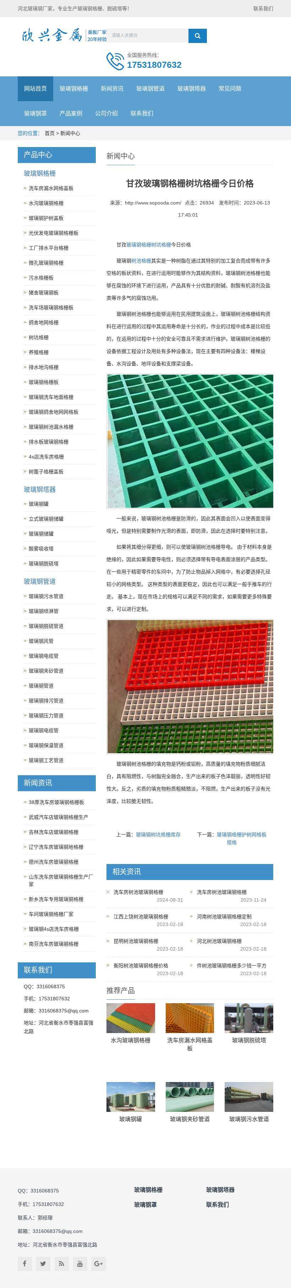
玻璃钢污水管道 (249, 1119)
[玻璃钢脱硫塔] (249, 1018)
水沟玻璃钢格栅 (130, 1040)
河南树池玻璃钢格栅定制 (224, 916)
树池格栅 (141, 260)
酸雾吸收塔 (41, 548)
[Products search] (197, 36)
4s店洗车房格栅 (46, 457)
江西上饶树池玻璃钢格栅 (141, 916)
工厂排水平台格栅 (48, 248)
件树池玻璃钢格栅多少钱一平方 (232, 965)
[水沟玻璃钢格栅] (130, 1018)
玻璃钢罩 (35, 113)
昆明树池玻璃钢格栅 (136, 941)
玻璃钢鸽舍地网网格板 (53, 412)
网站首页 (35, 89)
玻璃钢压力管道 (46, 715)
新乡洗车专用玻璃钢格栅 (56, 899)
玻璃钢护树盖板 (46, 218)
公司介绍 (106, 113)
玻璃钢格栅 (74, 89)
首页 (50, 133)
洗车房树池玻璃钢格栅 (138, 892)
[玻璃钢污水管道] (249, 1097)
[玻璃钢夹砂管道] (190, 1097)
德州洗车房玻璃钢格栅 (53, 862)
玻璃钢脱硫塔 (249, 1040)
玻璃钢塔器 (191, 89)
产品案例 (71, 113)
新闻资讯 (112, 89)
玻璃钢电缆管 (44, 656)
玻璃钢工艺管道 (46, 760)
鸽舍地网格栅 (44, 322)
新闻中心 (70, 133)
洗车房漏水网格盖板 (51, 188)
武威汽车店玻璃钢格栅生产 (58, 817)
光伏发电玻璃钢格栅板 (53, 233)
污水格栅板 (41, 278)
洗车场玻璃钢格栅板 (51, 307)
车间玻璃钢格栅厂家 (51, 914)
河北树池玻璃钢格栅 (219, 941)
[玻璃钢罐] (130, 1097)
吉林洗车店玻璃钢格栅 (53, 832)
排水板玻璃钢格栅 (48, 442)
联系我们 (263, 8)
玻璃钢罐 (130, 1119)
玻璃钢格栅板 (44, 382)
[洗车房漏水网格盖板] (190, 1018)
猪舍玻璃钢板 (44, 292)
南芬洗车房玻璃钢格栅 (53, 944)
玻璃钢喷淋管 (44, 611)
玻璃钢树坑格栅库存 (158, 834)
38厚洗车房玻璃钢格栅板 (56, 802)
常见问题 (230, 89)
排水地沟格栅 (44, 367)
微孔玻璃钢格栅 (46, 263)
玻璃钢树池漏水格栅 (51, 427)
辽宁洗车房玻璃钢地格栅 (56, 847)
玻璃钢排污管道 (46, 700)
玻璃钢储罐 (41, 534)
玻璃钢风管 (41, 641)
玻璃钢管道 (150, 89)
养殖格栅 (39, 352)
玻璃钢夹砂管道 (190, 1119)
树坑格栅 (161, 245)
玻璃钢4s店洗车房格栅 (54, 929)
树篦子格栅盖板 (46, 471)
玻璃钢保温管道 (46, 745)
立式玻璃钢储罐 (46, 519)
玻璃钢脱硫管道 (46, 626)
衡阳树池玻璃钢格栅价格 (141, 965)
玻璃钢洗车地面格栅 (51, 397)
